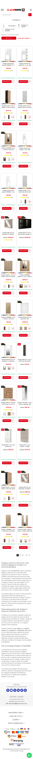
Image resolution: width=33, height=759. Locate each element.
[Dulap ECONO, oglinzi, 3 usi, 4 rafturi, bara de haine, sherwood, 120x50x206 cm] (24, 520)
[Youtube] (11, 690)
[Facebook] (7, 690)
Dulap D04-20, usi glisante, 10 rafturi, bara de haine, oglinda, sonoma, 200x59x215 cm (25, 488)
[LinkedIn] (18, 690)
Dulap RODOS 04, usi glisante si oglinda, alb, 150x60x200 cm (8, 360)
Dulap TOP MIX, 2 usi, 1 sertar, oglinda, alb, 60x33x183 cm (25, 403)
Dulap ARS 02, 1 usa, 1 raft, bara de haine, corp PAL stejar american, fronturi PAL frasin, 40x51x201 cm (25, 360)
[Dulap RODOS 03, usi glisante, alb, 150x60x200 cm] (24, 308)
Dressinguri (12, 25)
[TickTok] (21, 690)
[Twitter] (14, 690)
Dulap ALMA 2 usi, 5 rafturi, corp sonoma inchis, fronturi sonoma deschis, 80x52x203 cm (8, 106)
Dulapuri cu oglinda (24, 25)
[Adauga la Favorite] (13, 81)
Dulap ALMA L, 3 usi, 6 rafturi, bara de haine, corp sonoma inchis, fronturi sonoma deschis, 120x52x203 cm (8, 488)
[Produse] (2, 10)
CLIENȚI (15, 720)
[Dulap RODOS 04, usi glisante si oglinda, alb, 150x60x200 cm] (8, 350)
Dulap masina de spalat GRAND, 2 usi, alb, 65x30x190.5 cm (8, 191)
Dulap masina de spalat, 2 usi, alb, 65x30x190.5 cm (24, 149)
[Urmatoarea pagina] (29, 555)
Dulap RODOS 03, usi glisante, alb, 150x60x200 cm (24, 318)
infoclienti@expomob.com (17, 703)
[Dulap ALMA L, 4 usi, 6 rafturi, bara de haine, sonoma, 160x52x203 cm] (8, 266)
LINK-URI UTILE (15, 716)
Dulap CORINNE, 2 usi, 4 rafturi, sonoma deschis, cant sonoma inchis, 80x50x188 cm (8, 318)
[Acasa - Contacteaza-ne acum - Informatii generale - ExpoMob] (16, 9)
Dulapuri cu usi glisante (9, 30)
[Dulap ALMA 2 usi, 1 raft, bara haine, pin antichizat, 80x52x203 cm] (24, 181)
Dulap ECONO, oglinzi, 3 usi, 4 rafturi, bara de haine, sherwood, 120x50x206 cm (25, 530)
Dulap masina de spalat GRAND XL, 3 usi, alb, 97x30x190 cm (8, 64)
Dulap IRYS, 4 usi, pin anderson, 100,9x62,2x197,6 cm (8, 445)
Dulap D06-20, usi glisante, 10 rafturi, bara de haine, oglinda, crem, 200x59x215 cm (8, 233)
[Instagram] (25, 690)
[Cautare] (30, 14)
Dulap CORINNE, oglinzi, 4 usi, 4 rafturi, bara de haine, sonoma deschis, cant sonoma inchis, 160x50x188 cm (25, 275)
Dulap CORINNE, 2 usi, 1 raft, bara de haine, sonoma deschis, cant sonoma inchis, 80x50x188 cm (8, 530)
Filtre (9, 38)
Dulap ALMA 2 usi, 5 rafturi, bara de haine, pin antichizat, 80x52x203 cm (25, 106)
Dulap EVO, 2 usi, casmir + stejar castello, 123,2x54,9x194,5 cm (25, 445)
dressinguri (21, 630)
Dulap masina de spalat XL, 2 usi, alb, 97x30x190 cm (24, 64)
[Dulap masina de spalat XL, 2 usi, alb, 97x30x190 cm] (24, 54)
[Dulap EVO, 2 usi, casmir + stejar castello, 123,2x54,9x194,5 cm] (24, 436)
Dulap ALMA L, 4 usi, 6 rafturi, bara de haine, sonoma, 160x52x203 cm (8, 275)
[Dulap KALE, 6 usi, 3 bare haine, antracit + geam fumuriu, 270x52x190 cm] (24, 223)
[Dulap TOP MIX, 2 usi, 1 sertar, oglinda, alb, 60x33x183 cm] (24, 393)
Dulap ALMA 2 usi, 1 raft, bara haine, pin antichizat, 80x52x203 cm (25, 191)
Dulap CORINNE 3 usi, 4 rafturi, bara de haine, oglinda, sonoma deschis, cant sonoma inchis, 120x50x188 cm (8, 149)
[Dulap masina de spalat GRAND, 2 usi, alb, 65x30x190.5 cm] (8, 181)
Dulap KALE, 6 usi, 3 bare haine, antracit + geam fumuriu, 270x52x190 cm (25, 233)
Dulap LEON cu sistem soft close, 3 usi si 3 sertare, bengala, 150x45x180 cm (8, 403)
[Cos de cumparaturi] (31, 10)
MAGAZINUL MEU (16, 713)
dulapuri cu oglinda (23, 628)
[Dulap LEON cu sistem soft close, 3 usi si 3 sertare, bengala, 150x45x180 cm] (8, 393)
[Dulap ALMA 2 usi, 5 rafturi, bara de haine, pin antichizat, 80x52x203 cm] (24, 96)
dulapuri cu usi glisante (8, 630)
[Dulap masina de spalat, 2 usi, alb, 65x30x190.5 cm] (24, 139)
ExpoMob (16, 571)
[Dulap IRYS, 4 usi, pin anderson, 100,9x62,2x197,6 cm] (8, 436)
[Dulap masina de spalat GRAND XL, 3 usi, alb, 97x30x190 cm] (8, 54)
